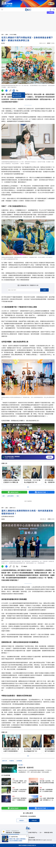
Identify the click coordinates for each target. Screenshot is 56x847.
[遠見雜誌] (28, 9)
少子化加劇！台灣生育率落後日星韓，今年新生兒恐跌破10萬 (19, 790)
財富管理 (11, 760)
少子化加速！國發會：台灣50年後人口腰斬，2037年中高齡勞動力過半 (19, 782)
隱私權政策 (32, 837)
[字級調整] (17, 91)
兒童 (18, 496)
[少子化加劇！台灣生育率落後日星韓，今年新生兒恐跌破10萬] (6, 790)
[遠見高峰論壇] (6, 3)
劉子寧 (3, 43)
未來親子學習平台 (32, 832)
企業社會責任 (10, 496)
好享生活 (42, 779)
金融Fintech (12, 507)
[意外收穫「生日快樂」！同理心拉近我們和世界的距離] (33, 781)
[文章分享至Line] (2, 91)
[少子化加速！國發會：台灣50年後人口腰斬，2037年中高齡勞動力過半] (6, 781)
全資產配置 (19, 760)
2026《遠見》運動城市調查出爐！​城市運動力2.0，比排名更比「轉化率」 (47, 799)
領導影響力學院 (48, 832)
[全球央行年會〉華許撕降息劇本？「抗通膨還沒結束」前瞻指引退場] (6, 798)
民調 (7, 34)
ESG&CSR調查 (13, 34)
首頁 (2, 34)
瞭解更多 (51, 3)
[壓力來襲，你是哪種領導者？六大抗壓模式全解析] (33, 790)
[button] (52, 472)
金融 (7, 507)
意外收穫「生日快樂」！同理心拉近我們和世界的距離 (47, 782)
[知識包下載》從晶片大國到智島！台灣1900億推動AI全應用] (5, 839)
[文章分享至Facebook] (6, 91)
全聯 (3, 496)
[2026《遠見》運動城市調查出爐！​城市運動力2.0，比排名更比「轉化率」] (33, 798)
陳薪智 (3, 519)
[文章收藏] (14, 90)
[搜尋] (54, 9)
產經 (41, 787)
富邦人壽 (4, 760)
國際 (13, 796)
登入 (14, 96)
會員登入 (21, 820)
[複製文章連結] (10, 91)
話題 (13, 779)
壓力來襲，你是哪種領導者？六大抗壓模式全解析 (46, 790)
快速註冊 (34, 820)
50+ (41, 832)
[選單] (2, 9)
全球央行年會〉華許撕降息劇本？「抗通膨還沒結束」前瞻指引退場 (19, 799)
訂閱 (44, 290)
